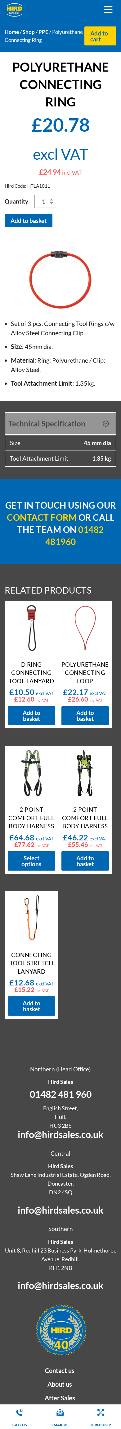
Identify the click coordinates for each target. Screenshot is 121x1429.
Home (12, 32)
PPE (43, 32)
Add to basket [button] (31, 715)
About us (59, 1384)
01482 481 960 (61, 1094)
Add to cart (99, 36)
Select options (31, 860)
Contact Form (42, 517)
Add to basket (29, 220)
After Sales (60, 1398)
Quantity (16, 201)
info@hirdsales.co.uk (61, 1134)
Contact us (59, 1370)
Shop (29, 32)
